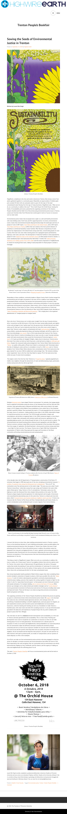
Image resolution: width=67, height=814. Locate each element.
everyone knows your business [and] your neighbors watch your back (32, 498)
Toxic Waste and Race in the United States (35, 225)
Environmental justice (34, 783)
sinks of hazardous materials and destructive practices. (23, 311)
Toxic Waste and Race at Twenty (16, 227)
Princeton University (26, 806)
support (49, 598)
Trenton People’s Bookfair (20, 651)
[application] (30, 518)
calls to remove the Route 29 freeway (42, 584)
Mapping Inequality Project (38, 292)
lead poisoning (45, 329)
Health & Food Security (17, 783)
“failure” (9, 345)
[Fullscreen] (51, 529)
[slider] (28, 529)
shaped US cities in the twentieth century (27, 236)
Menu (58, 13)
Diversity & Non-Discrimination (33, 811)
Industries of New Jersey (41, 397)
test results (23, 333)
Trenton (41, 783)
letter (47, 347)
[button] (30, 518)
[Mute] (49, 529)
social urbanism (53, 586)
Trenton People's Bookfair (50, 783)
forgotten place (40, 359)
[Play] (9, 529)
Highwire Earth (27, 47)
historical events (16, 402)
